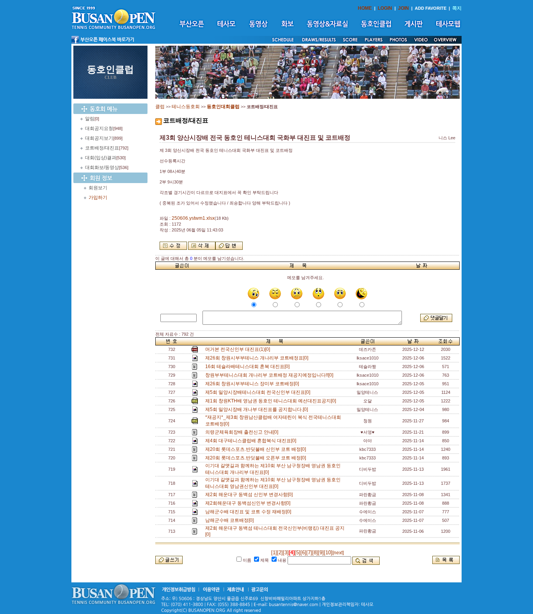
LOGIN (385, 8)
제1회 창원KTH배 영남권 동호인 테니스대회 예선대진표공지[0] (271, 401)
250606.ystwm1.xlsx (193, 218)
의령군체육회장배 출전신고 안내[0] (243, 432)
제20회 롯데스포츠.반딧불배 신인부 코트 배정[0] (256, 449)
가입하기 (98, 197)
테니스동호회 (186, 106)
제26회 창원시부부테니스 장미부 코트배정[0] (253, 383)
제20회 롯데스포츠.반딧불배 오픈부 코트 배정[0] (256, 458)
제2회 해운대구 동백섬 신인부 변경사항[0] (250, 494)
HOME (365, 8)
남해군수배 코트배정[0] (230, 520)
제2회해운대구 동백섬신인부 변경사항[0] (249, 503)
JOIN (403, 8)
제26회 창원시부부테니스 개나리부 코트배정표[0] (258, 358)
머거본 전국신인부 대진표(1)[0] (238, 349)
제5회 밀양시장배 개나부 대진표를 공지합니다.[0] (257, 409)
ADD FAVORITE (430, 8)
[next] (338, 552)
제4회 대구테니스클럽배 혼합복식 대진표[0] (251, 440)
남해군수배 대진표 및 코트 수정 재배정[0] (249, 511)
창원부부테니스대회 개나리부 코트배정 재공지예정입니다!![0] (270, 375)
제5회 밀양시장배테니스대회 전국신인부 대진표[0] (259, 392)
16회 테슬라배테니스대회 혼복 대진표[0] (248, 366)
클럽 (160, 106)
